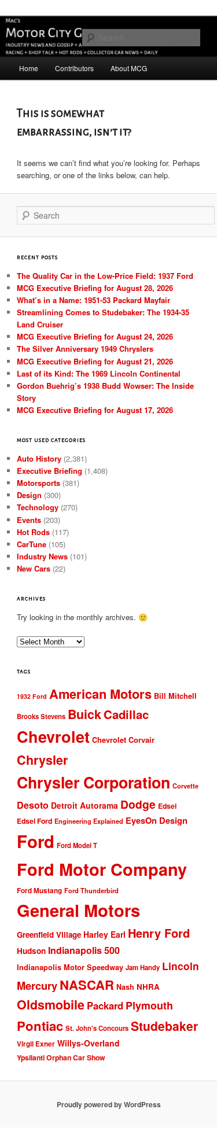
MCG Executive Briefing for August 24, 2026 (95, 336)
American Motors (100, 693)
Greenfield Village (49, 934)
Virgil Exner (36, 1044)
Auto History (39, 458)
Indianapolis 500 (84, 950)
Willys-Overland (88, 1043)
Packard (105, 1005)
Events (29, 519)
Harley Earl (104, 934)
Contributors (74, 68)
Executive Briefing (49, 470)
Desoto (33, 805)
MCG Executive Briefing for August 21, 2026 (95, 361)
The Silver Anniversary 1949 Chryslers (85, 348)
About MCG (129, 68)
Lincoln (180, 966)
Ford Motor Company (102, 869)
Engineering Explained (88, 821)
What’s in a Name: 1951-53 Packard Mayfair (93, 299)
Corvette (185, 786)
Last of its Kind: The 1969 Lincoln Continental (99, 373)
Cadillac (126, 714)
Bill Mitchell (175, 696)
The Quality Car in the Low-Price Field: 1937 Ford (105, 275)
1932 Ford (32, 696)
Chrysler (42, 760)
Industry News (42, 556)
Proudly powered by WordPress (109, 1104)
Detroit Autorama (84, 805)
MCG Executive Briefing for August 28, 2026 (95, 287)
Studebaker (164, 1025)
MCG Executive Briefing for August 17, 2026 (95, 409)
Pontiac (40, 1025)
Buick (84, 714)
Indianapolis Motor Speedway (70, 967)
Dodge (138, 804)
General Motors (78, 910)
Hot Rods (33, 531)
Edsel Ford (34, 821)
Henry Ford (159, 932)
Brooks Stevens (41, 716)
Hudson (31, 950)
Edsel (167, 806)
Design (29, 494)
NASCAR (87, 984)
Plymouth (149, 1005)
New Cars (33, 568)
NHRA (148, 986)
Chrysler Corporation (93, 782)
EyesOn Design (156, 820)
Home (28, 68)
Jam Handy (143, 967)
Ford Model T (77, 845)
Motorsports (38, 482)
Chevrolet (53, 736)
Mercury (37, 985)
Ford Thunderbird (91, 890)
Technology (37, 507)
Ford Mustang (39, 891)
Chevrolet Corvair (123, 740)
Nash (125, 987)
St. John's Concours (96, 1028)
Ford (35, 841)
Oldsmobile (50, 1005)
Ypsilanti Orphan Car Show (61, 1057)
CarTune (31, 544)
